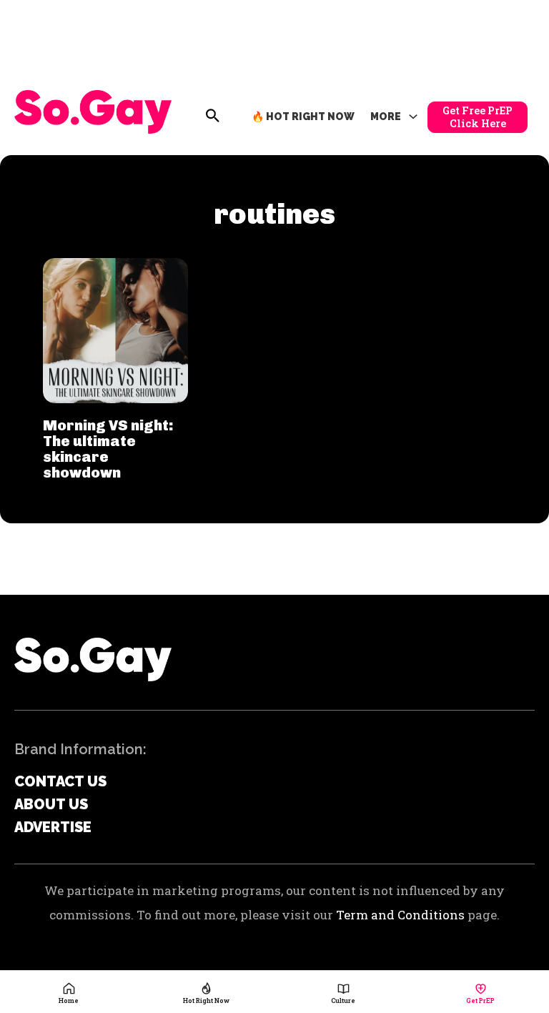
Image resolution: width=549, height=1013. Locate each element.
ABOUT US (51, 804)
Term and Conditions (400, 914)
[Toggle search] (213, 116)
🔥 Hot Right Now (303, 116)
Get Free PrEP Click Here (477, 117)
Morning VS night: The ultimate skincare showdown (108, 449)
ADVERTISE (53, 827)
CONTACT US (60, 781)
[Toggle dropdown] (413, 117)
